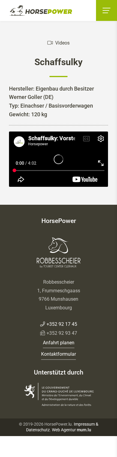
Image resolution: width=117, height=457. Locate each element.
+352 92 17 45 (61, 324)
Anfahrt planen (58, 343)
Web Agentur (64, 429)
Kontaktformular (58, 354)
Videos (62, 43)
